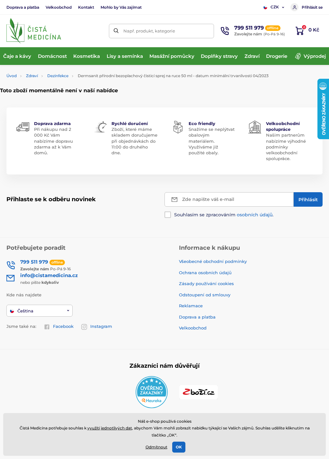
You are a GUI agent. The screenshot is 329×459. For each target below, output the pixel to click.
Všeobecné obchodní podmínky (213, 261)
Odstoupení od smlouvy (204, 294)
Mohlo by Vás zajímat (121, 7)
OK (179, 447)
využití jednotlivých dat (109, 428)
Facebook (63, 326)
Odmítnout (156, 447)
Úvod (11, 75)
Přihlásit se (312, 7)
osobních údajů (254, 215)
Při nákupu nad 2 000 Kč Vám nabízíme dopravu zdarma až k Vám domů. (53, 141)
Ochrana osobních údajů (205, 272)
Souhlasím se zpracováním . (223, 215)
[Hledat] (116, 31)
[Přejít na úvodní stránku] (33, 31)
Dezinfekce (57, 75)
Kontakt (86, 7)
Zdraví (32, 75)
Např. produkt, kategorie (149, 30)
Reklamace (191, 305)
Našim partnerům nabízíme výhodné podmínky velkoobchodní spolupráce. (286, 146)
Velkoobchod (59, 7)
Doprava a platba (22, 7)
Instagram (101, 326)
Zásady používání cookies (206, 283)
